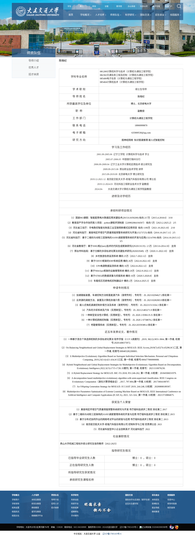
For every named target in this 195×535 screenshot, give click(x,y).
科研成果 (75, 508)
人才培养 (99, 15)
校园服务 (174, 15)
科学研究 (129, 15)
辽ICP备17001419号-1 (129, 527)
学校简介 (15, 500)
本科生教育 (36, 500)
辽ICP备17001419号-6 (111, 534)
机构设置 (15, 508)
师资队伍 (114, 15)
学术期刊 (75, 516)
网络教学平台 (37, 516)
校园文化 (15, 516)
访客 (106, 6)
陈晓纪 (63, 60)
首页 (71, 15)
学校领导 (15, 504)
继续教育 (35, 508)
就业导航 (155, 508)
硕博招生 (155, 504)
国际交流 (144, 15)
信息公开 (144, 6)
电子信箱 (156, 6)
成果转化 (75, 512)
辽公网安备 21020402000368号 (154, 527)
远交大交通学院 (131, 504)
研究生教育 (36, 504)
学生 (69, 6)
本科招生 (155, 500)
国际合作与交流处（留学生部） (138, 500)
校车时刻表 (172, 504)
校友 (94, 6)
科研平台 (75, 504)
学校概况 (84, 15)
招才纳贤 (34, 74)
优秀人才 (34, 67)
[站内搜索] (179, 6)
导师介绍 (34, 60)
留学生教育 (36, 512)
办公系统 (131, 6)
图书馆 (119, 6)
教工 (82, 6)
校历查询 (171, 508)
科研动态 (75, 500)
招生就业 (159, 15)
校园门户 (168, 6)
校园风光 (15, 512)
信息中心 (171, 500)
